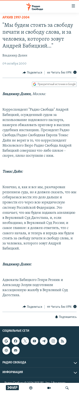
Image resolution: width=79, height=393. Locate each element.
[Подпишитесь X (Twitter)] (25, 341)
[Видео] (49, 388)
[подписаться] (15, 350)
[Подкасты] (6, 350)
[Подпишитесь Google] (6, 341)
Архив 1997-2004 (16, 17)
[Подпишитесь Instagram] (53, 341)
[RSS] (62, 341)
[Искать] (67, 388)
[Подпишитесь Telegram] (44, 341)
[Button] (32, 72)
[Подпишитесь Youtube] (34, 341)
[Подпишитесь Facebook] (15, 341)
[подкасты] (31, 388)
